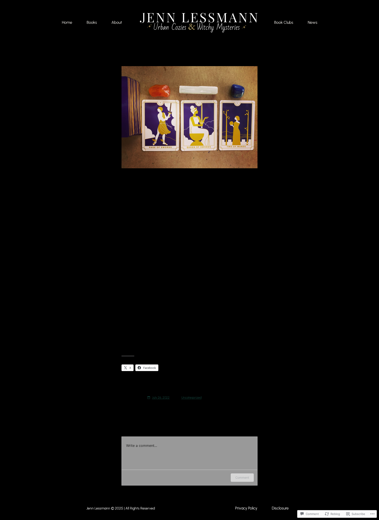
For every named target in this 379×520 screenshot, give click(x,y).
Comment (242, 477)
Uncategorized (191, 397)
